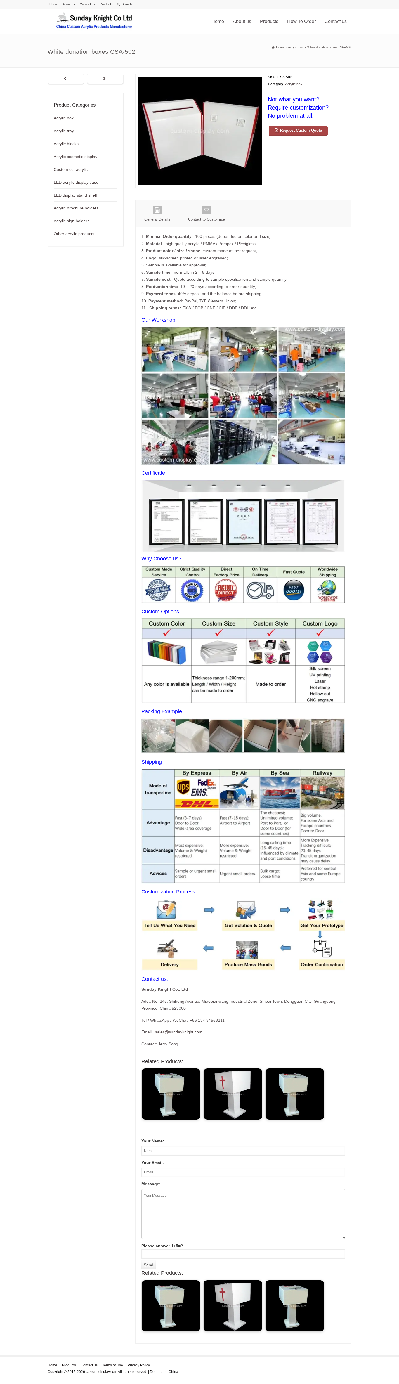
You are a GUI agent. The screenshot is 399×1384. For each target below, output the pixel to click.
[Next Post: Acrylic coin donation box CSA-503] (105, 79)
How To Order (301, 21)
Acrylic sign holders (71, 221)
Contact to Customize (206, 219)
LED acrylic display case (76, 182)
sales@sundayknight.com (178, 1032)
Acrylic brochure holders (76, 208)
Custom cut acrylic (71, 169)
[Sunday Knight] (94, 21)
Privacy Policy (139, 1365)
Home (53, 4)
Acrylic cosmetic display (75, 156)
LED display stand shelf (75, 195)
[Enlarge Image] (200, 77)
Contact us (87, 4)
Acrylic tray (64, 131)
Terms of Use (112, 1365)
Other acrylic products (74, 233)
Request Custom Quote (301, 130)
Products (106, 4)
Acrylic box (293, 84)
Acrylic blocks (66, 143)
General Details (157, 219)
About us (69, 4)
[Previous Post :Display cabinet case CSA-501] (66, 79)
